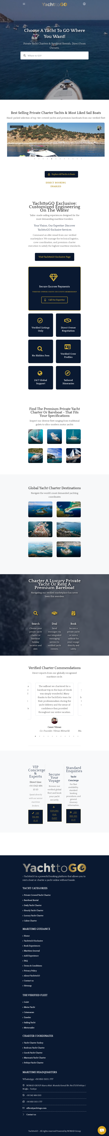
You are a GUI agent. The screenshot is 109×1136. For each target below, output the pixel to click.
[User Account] (85, 4)
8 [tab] (64, 158)
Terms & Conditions (33, 966)
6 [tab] (55, 158)
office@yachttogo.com (36, 1108)
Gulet (26, 1002)
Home (27, 936)
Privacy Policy (30, 971)
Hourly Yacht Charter (33, 910)
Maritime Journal (32, 951)
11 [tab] (77, 158)
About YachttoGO (32, 976)
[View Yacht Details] (56, 155)
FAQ (26, 961)
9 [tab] (68, 158)
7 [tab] (60, 158)
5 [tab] (51, 158)
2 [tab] (38, 158)
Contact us (29, 981)
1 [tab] (34, 158)
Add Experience (31, 956)
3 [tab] (43, 158)
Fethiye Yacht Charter (33, 1063)
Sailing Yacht (29, 1023)
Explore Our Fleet (54, 814)
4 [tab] (47, 158)
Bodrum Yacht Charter (34, 1048)
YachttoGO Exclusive (33, 941)
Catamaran (29, 1012)
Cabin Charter (30, 921)
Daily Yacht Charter (33, 905)
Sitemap (28, 986)
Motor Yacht (29, 1007)
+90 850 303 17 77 (73, 816)
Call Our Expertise (56, 300)
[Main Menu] (24, 4)
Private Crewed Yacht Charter (37, 895)
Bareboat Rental (31, 900)
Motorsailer (29, 1028)
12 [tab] (81, 158)
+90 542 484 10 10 (35, 816)
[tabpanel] (56, 140)
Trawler (27, 1017)
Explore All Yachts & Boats (63, 174)
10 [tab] (73, 158)
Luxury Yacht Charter (33, 916)
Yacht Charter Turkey (33, 1043)
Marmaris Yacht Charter (35, 1058)
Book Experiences (32, 946)
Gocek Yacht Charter (33, 1053)
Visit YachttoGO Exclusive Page (55, 257)
